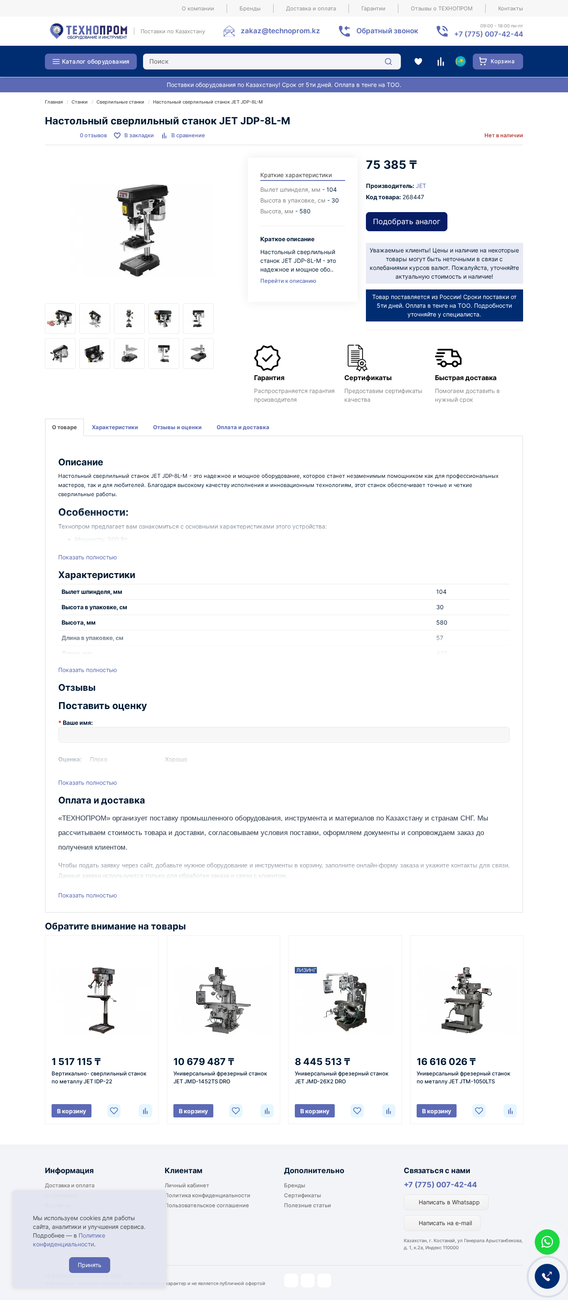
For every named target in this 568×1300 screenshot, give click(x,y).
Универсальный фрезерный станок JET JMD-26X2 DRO (341, 1077)
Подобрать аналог (406, 221)
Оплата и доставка (243, 427)
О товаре (64, 427)
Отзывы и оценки (177, 427)
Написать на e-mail (444, 1222)
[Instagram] (291, 1280)
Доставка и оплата (311, 8)
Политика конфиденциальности (207, 1195)
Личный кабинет (187, 1185)
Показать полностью (87, 557)
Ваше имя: (78, 722)
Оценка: (69, 759)
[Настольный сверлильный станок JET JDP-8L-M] (142, 230)
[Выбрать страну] (460, 61)
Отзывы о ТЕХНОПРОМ (442, 8)
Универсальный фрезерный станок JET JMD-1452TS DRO (220, 1077)
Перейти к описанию (288, 280)
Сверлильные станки (120, 102)
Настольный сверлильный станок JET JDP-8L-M (208, 102)
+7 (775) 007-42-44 (440, 1184)
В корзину (71, 1111)
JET (421, 185)
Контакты (510, 8)
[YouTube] (307, 1280)
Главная (54, 102)
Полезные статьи (307, 1205)
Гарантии (373, 8)
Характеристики (115, 427)
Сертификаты (302, 1195)
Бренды (250, 8)
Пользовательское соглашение (207, 1205)
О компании (198, 8)
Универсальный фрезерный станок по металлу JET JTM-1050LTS (463, 1077)
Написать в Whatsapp (448, 1202)
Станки (80, 102)
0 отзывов (93, 135)
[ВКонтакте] (324, 1280)
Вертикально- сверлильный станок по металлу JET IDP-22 (99, 1077)
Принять (89, 1264)
